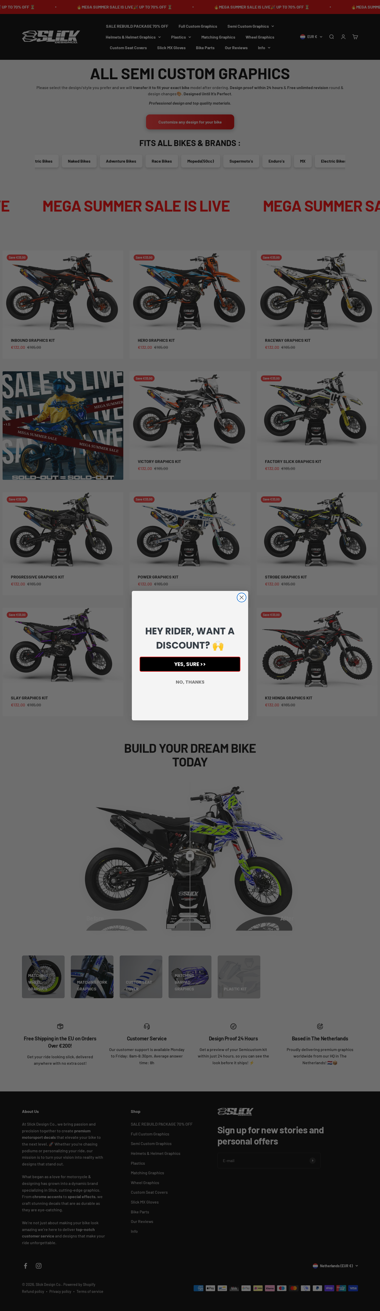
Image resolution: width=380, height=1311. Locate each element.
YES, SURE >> (190, 664)
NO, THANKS (190, 682)
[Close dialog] (241, 597)
